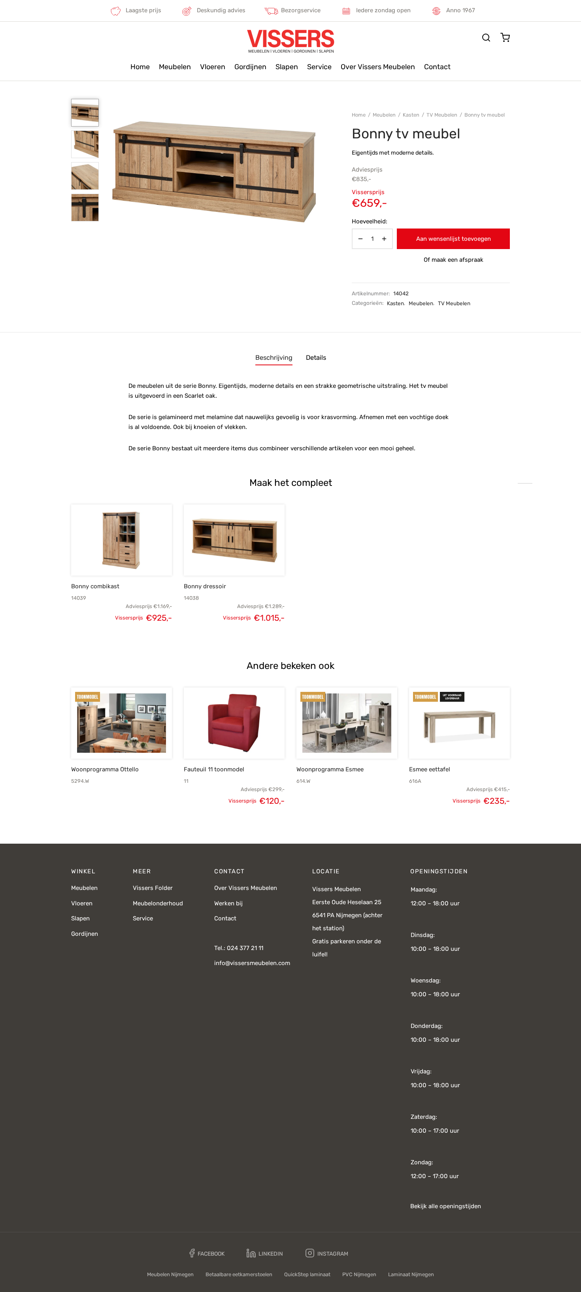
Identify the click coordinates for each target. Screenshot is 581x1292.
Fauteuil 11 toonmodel (214, 769)
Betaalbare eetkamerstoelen (239, 1274)
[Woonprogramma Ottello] (121, 723)
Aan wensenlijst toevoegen (453, 238)
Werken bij (228, 903)
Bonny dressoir (205, 586)
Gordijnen (250, 66)
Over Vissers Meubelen (378, 66)
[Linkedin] (264, 1253)
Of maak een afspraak (453, 259)
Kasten (411, 115)
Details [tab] (316, 357)
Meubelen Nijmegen (170, 1274)
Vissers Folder (153, 888)
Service (319, 66)
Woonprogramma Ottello (105, 769)
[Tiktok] (376, 1253)
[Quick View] (134, 557)
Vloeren (212, 66)
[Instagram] (326, 1253)
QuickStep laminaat (307, 1274)
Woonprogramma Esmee (330, 769)
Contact (437, 66)
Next (314, 171)
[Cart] (505, 37)
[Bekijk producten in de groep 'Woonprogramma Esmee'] (333, 740)
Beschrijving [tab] (273, 357)
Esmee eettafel (429, 769)
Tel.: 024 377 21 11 (238, 948)
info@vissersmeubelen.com (252, 963)
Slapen (286, 66)
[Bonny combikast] (121, 540)
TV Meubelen (441, 115)
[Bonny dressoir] (234, 540)
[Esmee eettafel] (459, 723)
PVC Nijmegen (359, 1274)
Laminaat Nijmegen (411, 1274)
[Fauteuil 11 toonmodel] (234, 723)
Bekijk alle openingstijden (445, 1206)
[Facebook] (207, 1253)
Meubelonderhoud (158, 903)
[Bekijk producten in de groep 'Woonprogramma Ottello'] (108, 740)
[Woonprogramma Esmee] (346, 723)
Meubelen (175, 66)
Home (140, 66)
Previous (115, 171)
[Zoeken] (486, 37)
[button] (108, 557)
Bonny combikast (95, 586)
